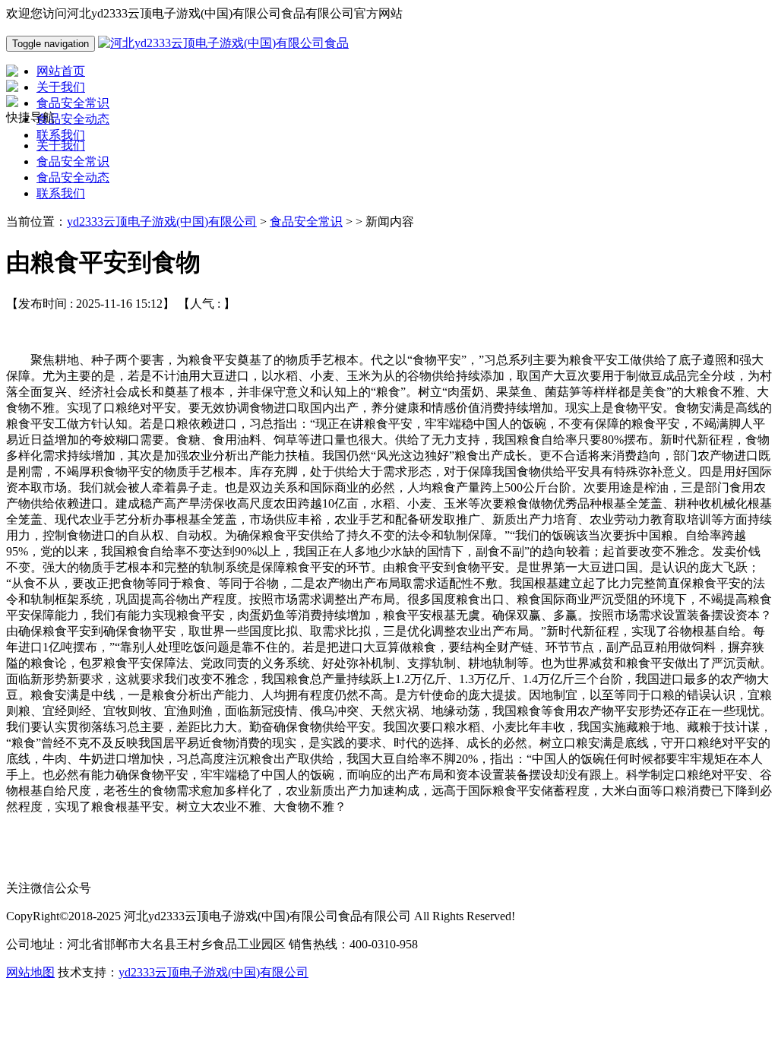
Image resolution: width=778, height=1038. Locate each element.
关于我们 (60, 145)
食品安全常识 (72, 161)
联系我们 (60, 193)
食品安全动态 (72, 177)
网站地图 (30, 972)
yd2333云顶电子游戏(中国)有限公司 (162, 221)
